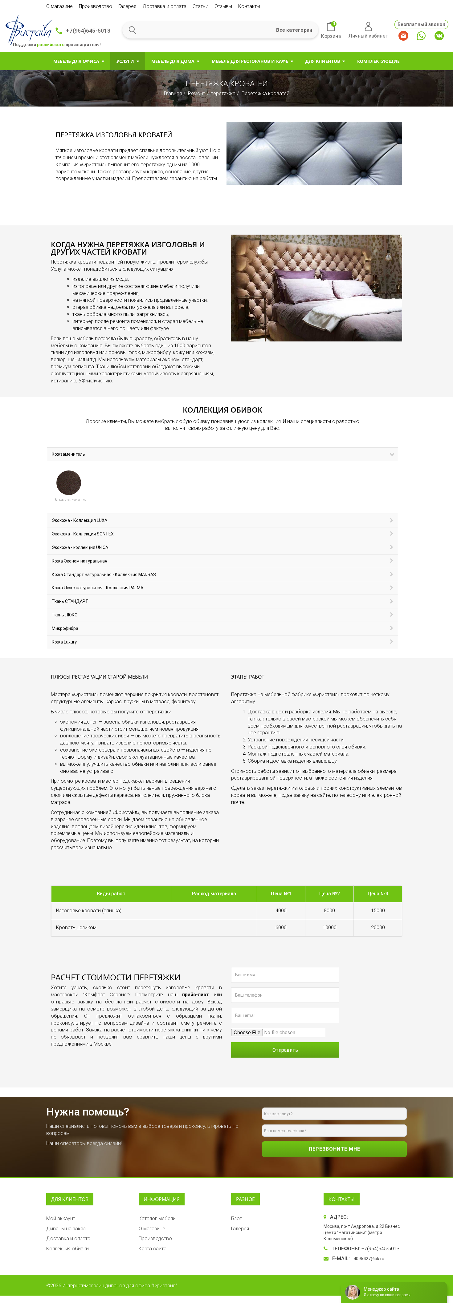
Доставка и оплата (164, 6)
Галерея (127, 6)
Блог (236, 1218)
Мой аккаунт (60, 1218)
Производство (95, 6)
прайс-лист (195, 995)
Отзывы (223, 6)
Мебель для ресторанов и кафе (250, 61)
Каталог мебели (157, 1218)
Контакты (249, 6)
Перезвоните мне (334, 1149)
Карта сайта (152, 1249)
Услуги (125, 61)
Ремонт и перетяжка (211, 93)
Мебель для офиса (76, 61)
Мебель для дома (172, 61)
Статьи (200, 6)
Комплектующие (378, 61)
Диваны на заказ (66, 1229)
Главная (173, 93)
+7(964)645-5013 (88, 30)
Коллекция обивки (67, 1249)
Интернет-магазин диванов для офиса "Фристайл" (120, 1286)
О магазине (59, 6)
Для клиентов (322, 61)
